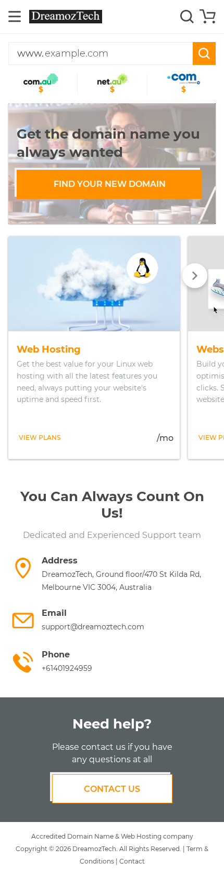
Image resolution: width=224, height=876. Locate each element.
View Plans (39, 437)
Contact (132, 861)
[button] (63, 221)
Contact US (112, 789)
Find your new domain (110, 184)
